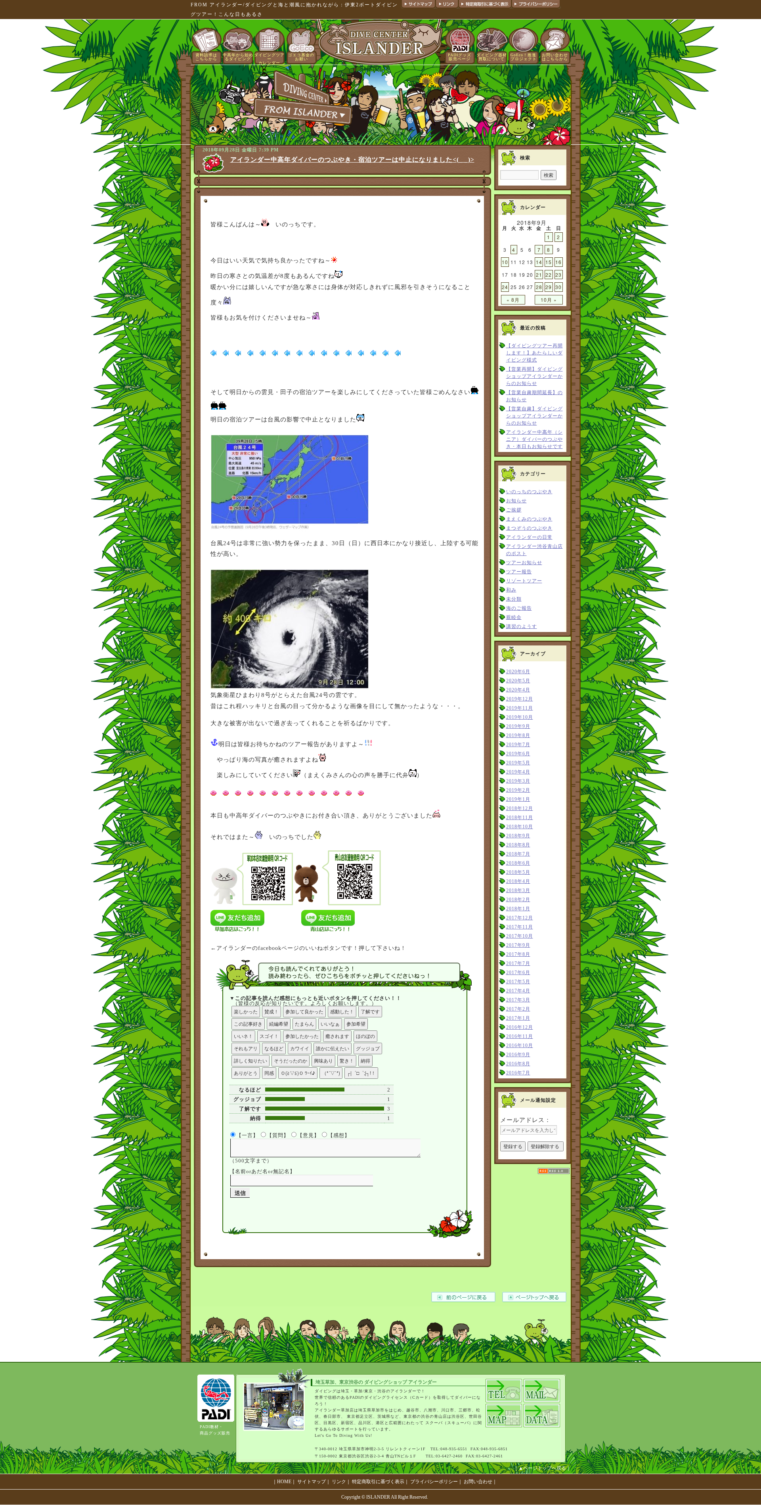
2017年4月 (518, 991)
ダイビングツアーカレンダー (269, 59)
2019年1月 (518, 799)
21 (539, 274)
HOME (284, 1481)
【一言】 (247, 1135)
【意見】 (308, 1135)
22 (548, 274)
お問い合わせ (478, 1481)
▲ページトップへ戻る (542, 1468)
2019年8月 (518, 735)
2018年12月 (519, 808)
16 (558, 261)
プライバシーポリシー (434, 1481)
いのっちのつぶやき (529, 491)
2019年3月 (518, 781)
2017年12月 (519, 918)
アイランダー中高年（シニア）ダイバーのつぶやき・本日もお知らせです (534, 439)
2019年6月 (518, 753)
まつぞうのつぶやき (529, 528)
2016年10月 (519, 1045)
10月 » (549, 299)
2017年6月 (518, 972)
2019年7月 (518, 744)
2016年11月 (519, 1036)
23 (558, 274)
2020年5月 (518, 681)
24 (505, 286)
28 (539, 286)
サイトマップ (311, 1481)
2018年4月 (518, 881)
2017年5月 (518, 981)
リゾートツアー (524, 581)
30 (558, 286)
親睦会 (514, 617)
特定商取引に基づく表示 (378, 1481)
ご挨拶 (514, 510)
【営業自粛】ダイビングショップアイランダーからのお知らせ (534, 416)
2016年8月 (518, 1064)
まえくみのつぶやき (529, 519)
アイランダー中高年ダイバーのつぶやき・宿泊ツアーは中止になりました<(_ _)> (352, 159)
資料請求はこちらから (206, 57)
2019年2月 (518, 790)
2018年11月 (519, 817)
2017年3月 (518, 1000)
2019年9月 (518, 726)
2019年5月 (518, 763)
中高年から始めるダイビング (238, 57)
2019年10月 (519, 717)
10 (505, 261)
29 (548, 286)
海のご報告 (519, 608)
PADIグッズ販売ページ (459, 57)
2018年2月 (518, 899)
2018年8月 (518, 845)
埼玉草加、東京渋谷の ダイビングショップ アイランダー (376, 1382)
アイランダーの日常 (529, 537)
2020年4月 (518, 690)
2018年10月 (519, 826)
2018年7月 (518, 854)
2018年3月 (518, 890)
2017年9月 (518, 945)
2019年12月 (519, 699)
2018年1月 (518, 908)
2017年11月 (519, 927)
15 (548, 261)
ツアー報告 (519, 571)
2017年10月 (519, 936)
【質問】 (278, 1135)
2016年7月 (518, 1073)
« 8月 (513, 299)
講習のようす (521, 626)
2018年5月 (518, 872)
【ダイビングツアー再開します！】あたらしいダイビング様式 (534, 353)
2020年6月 (518, 671)
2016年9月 (518, 1054)
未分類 (514, 599)
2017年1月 (518, 1018)
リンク (339, 1481)
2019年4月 (518, 772)
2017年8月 (518, 954)
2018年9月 (518, 836)
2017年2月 (518, 1009)
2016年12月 (519, 1027)
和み (511, 590)
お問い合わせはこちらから (555, 57)
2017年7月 (518, 963)
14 (539, 261)
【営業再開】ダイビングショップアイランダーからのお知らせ (534, 376)
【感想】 (339, 1135)
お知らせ (516, 501)
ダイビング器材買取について (491, 57)
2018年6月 (518, 863)
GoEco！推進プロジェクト (524, 57)
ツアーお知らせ (524, 562)
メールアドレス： (525, 1119)
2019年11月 (519, 708)
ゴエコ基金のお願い (301, 57)
